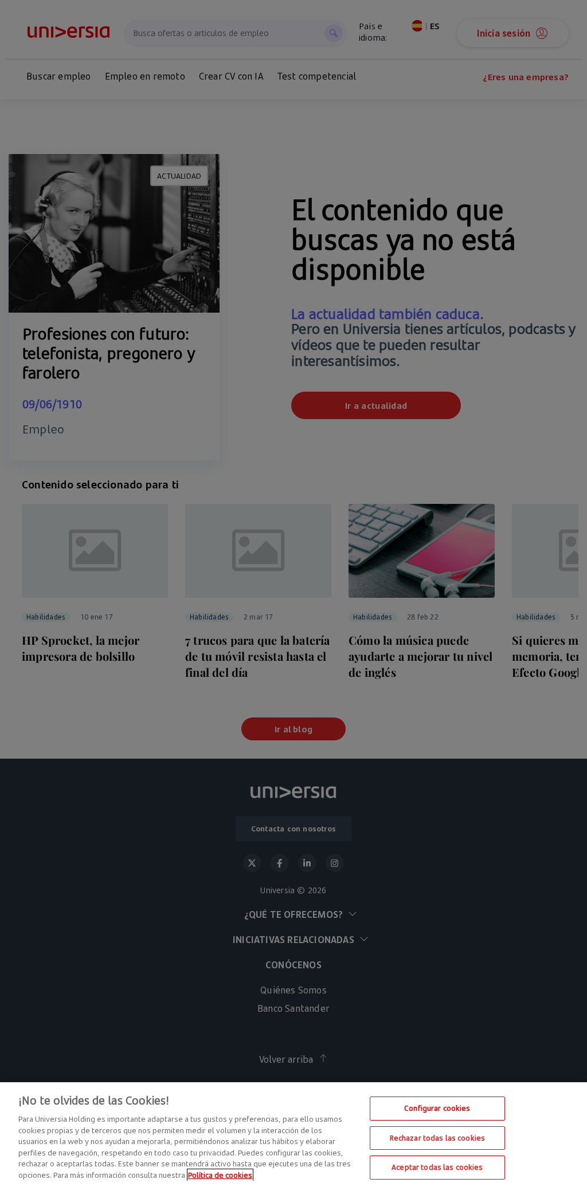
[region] (293, 1136)
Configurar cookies (437, 1108)
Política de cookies (220, 1175)
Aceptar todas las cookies (437, 1167)
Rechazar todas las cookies (437, 1138)
